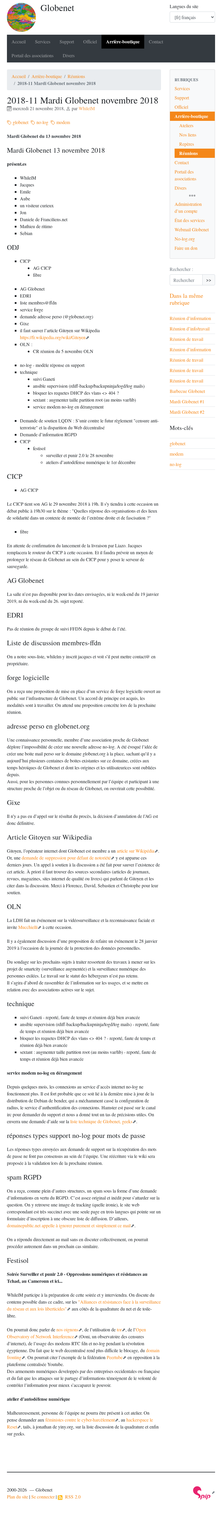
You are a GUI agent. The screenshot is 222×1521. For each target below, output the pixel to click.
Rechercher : (181, 269)
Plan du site (17, 1497)
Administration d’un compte (188, 207)
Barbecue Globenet (187, 391)
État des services (190, 220)
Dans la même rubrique (186, 299)
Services (42, 41)
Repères (186, 144)
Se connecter (43, 1497)
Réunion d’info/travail (190, 329)
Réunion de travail (186, 339)
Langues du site (184, 6)
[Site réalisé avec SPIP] (204, 1492)
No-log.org (185, 239)
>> (208, 280)
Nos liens (187, 135)
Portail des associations (32, 55)
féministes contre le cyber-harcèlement (80, 1420)
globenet (20, 122)
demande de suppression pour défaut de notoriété (66, 858)
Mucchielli (28, 927)
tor (119, 1329)
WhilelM (87, 108)
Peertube (115, 1357)
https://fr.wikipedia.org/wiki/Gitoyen (53, 337)
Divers (69, 55)
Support (67, 41)
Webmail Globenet (192, 229)
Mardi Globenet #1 (187, 401)
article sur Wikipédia (135, 851)
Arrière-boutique (123, 41)
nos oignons (67, 1329)
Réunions (76, 76)
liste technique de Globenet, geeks (101, 1121)
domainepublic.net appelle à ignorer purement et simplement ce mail (69, 1225)
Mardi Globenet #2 (187, 412)
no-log (41, 122)
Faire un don (186, 248)
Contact (156, 41)
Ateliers (186, 125)
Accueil (19, 41)
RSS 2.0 (71, 1497)
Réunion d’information (190, 318)
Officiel (90, 41)
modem (62, 122)
